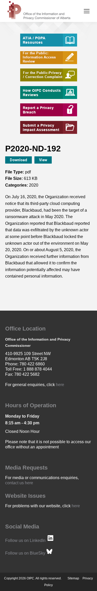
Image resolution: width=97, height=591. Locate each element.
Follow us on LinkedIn (25, 540)
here (60, 384)
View (43, 160)
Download (18, 160)
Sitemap (73, 578)
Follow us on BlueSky (25, 553)
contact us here (19, 483)
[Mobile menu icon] (86, 11)
